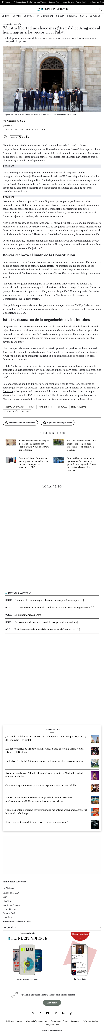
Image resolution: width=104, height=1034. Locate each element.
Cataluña (7, 24)
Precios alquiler (81, 2)
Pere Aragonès (11, 411)
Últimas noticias (20, 2)
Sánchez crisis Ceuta (96, 2)
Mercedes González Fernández (17, 921)
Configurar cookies (52, 1024)
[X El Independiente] (33, 1014)
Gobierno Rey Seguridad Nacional (61, 2)
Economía (29, 16)
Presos (25, 411)
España (17, 16)
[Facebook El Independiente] (40, 1014)
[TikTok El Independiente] (71, 1014)
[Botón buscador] (100, 9)
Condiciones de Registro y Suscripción (65, 1021)
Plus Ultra (7, 901)
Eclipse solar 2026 (11, 892)
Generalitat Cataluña (14, 407)
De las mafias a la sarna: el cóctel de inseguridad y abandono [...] (47, 622)
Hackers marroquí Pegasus (37, 2)
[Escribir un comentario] (27, 137)
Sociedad (72, 16)
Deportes (95, 16)
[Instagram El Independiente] (56, 1014)
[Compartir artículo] (5, 137)
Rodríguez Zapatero (12, 905)
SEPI (5, 897)
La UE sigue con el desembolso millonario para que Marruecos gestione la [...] (54, 607)
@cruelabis (7, 126)
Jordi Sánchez (45, 407)
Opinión (6, 16)
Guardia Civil (9, 913)
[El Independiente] (52, 9)
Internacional (45, 16)
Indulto (31, 407)
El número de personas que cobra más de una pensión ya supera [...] (49, 600)
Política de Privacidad (14, 1021)
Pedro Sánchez (9, 909)
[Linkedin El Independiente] (63, 1014)
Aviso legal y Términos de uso (37, 1021)
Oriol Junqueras (78, 407)
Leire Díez (7, 917)
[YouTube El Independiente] (47, 1014)
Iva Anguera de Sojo (14, 121)
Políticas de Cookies (90, 1021)
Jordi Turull (61, 407)
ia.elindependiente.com (27, 980)
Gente (83, 16)
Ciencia (60, 16)
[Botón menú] (3, 9)
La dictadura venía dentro (27, 614)
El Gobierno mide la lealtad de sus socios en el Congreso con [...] (47, 629)
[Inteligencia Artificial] (27, 974)
